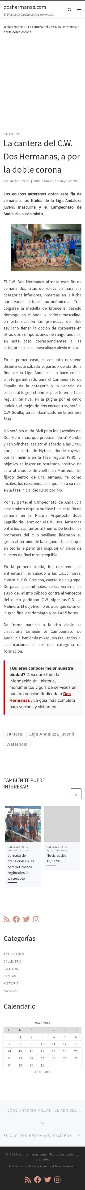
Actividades (14, 954)
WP (29, 1166)
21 (9, 1058)
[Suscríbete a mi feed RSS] (7, 919)
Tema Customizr (65, 1166)
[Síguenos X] (26, 919)
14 (9, 1051)
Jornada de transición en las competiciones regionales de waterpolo (21, 867)
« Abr (38, 1072)
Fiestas (10, 976)
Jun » (47, 1072)
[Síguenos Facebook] (16, 919)
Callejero (12, 961)
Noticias (19, 27)
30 (31, 1065)
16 (31, 1051)
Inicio (7, 27)
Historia (11, 983)
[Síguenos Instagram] (36, 919)
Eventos (11, 969)
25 (53, 1058)
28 (9, 1065)
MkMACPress (19, 181)
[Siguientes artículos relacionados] (76, 793)
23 (31, 1058)
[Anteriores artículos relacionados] (65, 793)
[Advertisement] (42, 85)
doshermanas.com (32, 1154)
